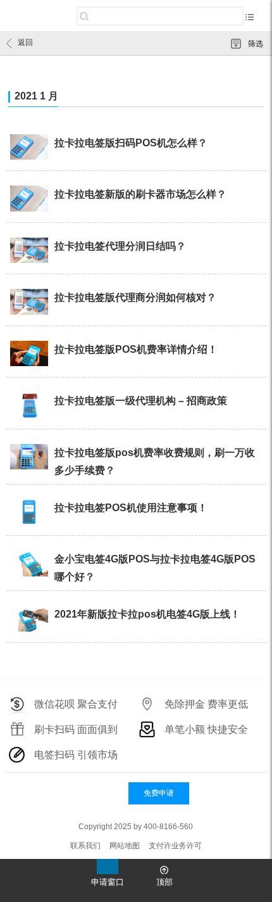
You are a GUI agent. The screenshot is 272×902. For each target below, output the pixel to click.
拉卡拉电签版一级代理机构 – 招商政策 (140, 400)
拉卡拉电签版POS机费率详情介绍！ (136, 349)
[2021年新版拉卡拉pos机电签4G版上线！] (29, 619)
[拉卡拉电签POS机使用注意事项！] (29, 513)
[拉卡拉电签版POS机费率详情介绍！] (29, 355)
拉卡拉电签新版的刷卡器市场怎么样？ (140, 194)
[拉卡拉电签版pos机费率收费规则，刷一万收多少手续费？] (29, 458)
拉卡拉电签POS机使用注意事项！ (130, 507)
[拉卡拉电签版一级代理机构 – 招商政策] (29, 406)
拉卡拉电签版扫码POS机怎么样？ (130, 142)
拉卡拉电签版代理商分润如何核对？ (135, 297)
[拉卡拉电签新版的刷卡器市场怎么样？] (29, 199)
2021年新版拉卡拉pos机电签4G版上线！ (147, 614)
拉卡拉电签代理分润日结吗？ (120, 246)
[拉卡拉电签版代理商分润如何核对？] (29, 303)
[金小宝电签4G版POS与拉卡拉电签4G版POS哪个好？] (29, 564)
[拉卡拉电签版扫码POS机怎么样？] (29, 148)
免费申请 (159, 793)
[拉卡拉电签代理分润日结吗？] (29, 251)
